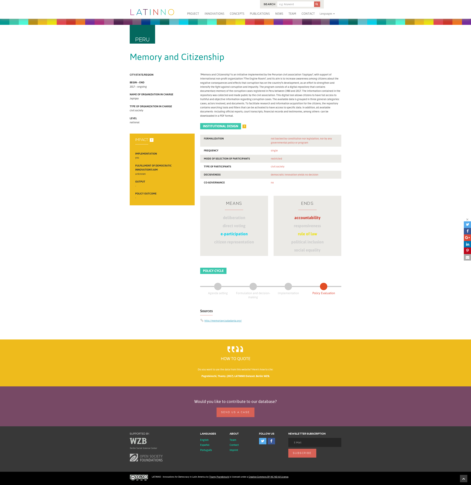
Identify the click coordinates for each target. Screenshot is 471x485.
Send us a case (235, 412)
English (204, 439)
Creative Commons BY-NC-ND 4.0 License (268, 476)
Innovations (214, 13)
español (204, 444)
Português (206, 450)
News (279, 13)
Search (269, 4)
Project (193, 13)
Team (292, 13)
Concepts (237, 13)
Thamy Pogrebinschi (219, 476)
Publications (260, 13)
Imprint (234, 450)
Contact (308, 13)
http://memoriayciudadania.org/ (223, 320)
